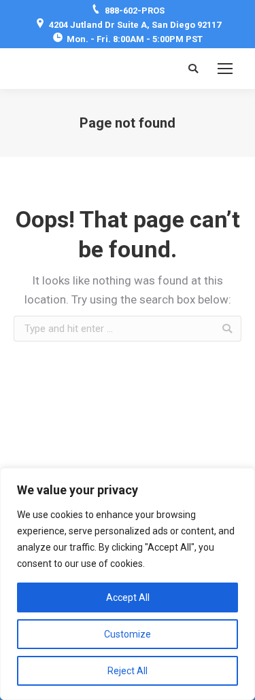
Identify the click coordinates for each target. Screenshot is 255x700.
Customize (127, 634)
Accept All (128, 597)
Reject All (127, 670)
